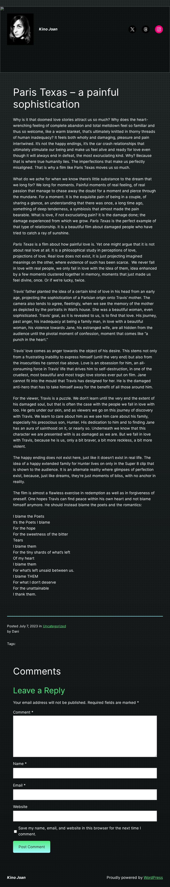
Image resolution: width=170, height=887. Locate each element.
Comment (23, 712)
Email (19, 785)
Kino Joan (48, 29)
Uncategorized (54, 626)
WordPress (153, 877)
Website (20, 806)
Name (20, 763)
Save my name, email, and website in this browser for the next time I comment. (79, 831)
